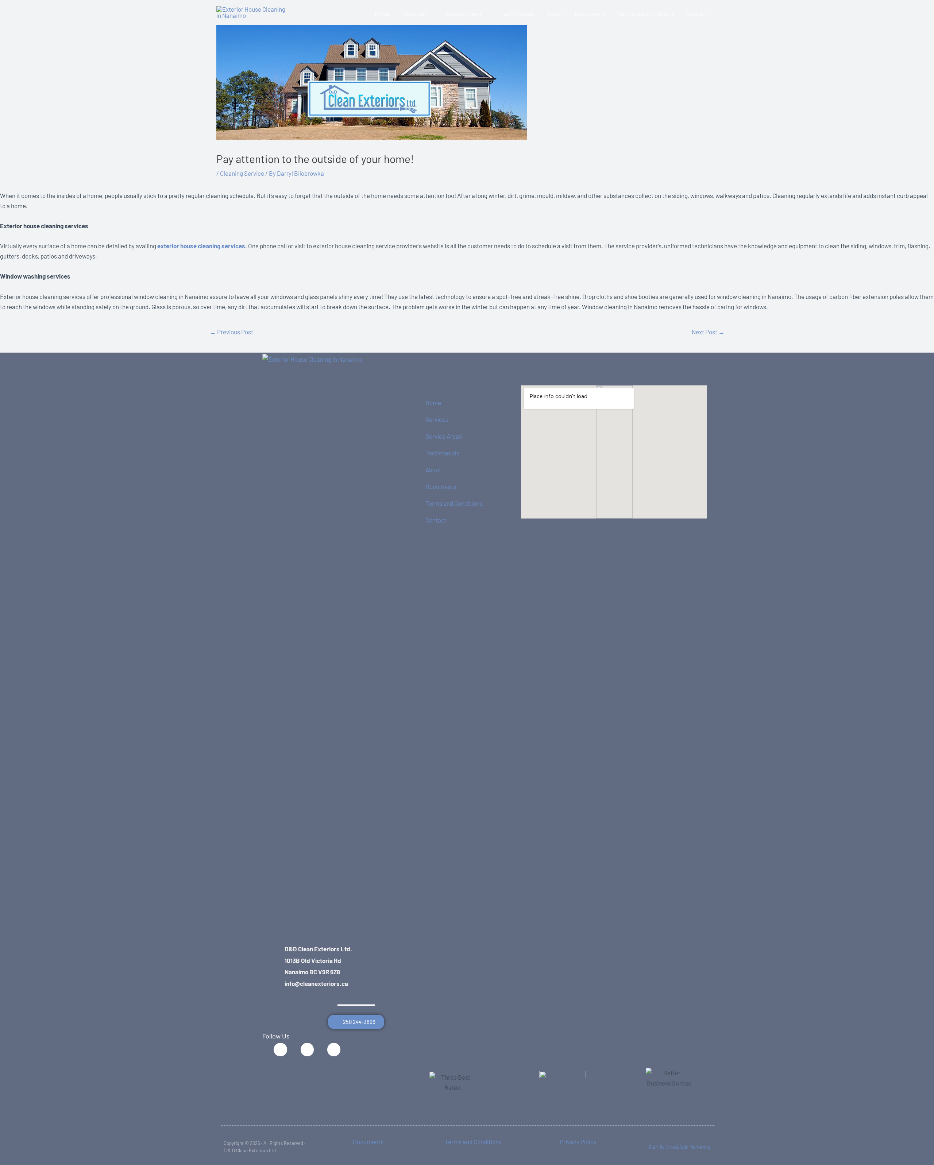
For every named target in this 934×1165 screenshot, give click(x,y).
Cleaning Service (242, 173)
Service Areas (443, 436)
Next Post (708, 331)
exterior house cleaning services (201, 245)
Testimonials (442, 453)
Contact (436, 520)
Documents (440, 486)
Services (436, 419)
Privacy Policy (578, 1141)
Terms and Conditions (453, 503)
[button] (429, 13)
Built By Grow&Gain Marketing (679, 1147)
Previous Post (231, 331)
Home (433, 402)
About (433, 469)
